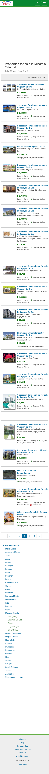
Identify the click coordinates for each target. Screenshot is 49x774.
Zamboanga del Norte (14, 677)
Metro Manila (10, 548)
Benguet (8, 569)
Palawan (8, 643)
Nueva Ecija (10, 640)
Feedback (22, 752)
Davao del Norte (12, 596)
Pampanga (9, 646)
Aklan (7, 555)
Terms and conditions (23, 749)
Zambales (9, 673)
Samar (8, 660)
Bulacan (8, 579)
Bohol (7, 572)
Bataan (8, 562)
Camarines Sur (11, 582)
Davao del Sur (11, 599)
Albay (7, 559)
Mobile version (23, 756)
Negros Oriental (11, 636)
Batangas (9, 565)
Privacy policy (22, 746)
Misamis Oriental (12, 613)
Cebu (7, 589)
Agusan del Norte (12, 552)
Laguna (8, 606)
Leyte (7, 609)
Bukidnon (9, 575)
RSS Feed (23, 764)
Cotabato (9, 592)
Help (22, 742)
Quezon (8, 653)
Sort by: (30, 77)
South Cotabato (11, 667)
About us (22, 739)
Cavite (8, 586)
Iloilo (7, 602)
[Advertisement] (24, 31)
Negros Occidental (13, 633)
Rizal (7, 657)
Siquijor (8, 663)
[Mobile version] (37, 3)
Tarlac (7, 670)
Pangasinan (10, 650)
